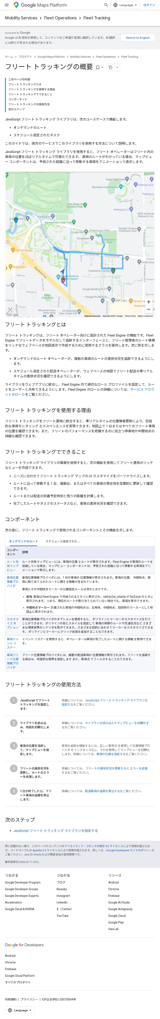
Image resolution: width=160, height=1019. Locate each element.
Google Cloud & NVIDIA (19, 909)
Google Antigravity (120, 909)
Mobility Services (21, 18)
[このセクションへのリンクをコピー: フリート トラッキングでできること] (90, 452)
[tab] (23, 541)
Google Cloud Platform (20, 975)
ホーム (9, 56)
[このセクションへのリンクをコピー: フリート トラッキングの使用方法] (85, 684)
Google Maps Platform (51, 56)
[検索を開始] (106, 4)
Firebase (114, 895)
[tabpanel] (80, 608)
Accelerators (13, 902)
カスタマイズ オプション (13, 623)
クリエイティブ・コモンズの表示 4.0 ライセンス (93, 846)
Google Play (116, 922)
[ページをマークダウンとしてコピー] (110, 67)
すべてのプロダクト (18, 982)
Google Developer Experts (22, 895)
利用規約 (11, 999)
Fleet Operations (60, 18)
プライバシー (29, 999)
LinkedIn (62, 902)
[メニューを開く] (6, 5)
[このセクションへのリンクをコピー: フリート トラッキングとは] (70, 324)
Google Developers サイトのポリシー (129, 850)
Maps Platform (52, 5)
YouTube (63, 915)
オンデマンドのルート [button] (23, 541)
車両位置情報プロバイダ (13, 582)
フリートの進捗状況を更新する (106, 768)
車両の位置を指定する (111, 754)
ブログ (61, 882)
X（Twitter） (65, 909)
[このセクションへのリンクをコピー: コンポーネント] (44, 519)
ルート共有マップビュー (13, 566)
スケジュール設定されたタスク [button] (65, 541)
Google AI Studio (119, 902)
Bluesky (62, 889)
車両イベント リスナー (13, 643)
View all (113, 929)
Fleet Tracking (96, 18)
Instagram (63, 895)
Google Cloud (117, 915)
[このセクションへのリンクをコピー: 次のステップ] (39, 820)
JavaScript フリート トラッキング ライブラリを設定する (55, 831)
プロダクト (25, 56)
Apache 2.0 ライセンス (46, 850)
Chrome (113, 889)
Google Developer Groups (21, 889)
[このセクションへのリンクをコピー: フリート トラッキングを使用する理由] (95, 410)
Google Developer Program (22, 882)
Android (113, 882)
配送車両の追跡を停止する (102, 791)
